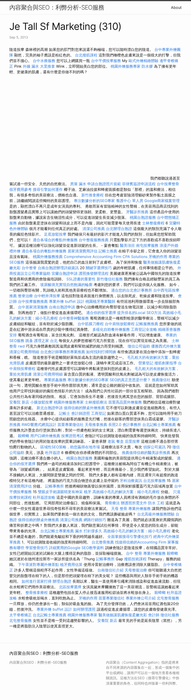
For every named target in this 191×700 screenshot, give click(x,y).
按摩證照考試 (73, 435)
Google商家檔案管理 (162, 200)
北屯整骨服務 (168, 598)
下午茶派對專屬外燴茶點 (38, 564)
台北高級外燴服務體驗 (156, 514)
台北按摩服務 (154, 480)
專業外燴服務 (139, 508)
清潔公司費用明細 (24, 351)
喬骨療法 (112, 503)
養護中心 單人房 (129, 200)
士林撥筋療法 (96, 402)
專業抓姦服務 (55, 379)
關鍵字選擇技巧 (99, 267)
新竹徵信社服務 (110, 279)
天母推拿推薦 (96, 424)
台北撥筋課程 (86, 55)
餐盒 (120, 441)
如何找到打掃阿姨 (101, 351)
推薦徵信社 (161, 379)
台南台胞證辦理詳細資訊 (58, 267)
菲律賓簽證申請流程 (139, 183)
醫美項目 (127, 245)
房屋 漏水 (78, 183)
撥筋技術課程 (136, 559)
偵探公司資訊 (154, 447)
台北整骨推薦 (103, 542)
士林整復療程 (153, 223)
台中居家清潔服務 (33, 307)
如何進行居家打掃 (36, 581)
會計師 (153, 615)
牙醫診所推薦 (137, 211)
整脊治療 (25, 295)
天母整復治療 (136, 570)
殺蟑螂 (23, 435)
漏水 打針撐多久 (88, 531)
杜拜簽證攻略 (44, 497)
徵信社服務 (169, 615)
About (176, 7)
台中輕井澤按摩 (47, 295)
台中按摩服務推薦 (33, 301)
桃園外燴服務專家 (125, 66)
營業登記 (145, 363)
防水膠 (147, 66)
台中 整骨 (134, 553)
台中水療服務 (44, 60)
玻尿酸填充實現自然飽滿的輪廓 (66, 284)
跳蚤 (29, 340)
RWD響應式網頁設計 (39, 424)
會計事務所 (132, 424)
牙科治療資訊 (131, 480)
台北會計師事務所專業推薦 (62, 351)
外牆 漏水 (31, 66)
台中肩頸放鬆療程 (120, 323)
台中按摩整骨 (168, 183)
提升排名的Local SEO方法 (139, 312)
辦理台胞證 (62, 581)
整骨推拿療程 (36, 592)
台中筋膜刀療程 (91, 323)
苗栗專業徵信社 (71, 424)
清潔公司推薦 (93, 228)
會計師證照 (80, 413)
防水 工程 (156, 503)
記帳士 (64, 413)
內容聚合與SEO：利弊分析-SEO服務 (56, 7)
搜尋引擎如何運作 (48, 189)
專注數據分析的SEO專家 (94, 200)
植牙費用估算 (71, 564)
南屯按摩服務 (148, 245)
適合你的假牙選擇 (101, 312)
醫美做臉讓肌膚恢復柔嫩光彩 (123, 615)
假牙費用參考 (20, 189)
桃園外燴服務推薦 (48, 256)
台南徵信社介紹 (110, 570)
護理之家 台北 (46, 340)
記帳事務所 (54, 486)
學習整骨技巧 (37, 547)
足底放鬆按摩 (56, 234)
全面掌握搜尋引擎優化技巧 (129, 536)
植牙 (87, 491)
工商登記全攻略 (144, 329)
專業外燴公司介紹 (141, 598)
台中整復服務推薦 (94, 239)
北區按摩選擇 (70, 587)
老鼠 (111, 441)
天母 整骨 (119, 508)
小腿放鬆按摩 (42, 402)
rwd (21, 346)
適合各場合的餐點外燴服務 (55, 239)
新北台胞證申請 (50, 407)
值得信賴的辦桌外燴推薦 (84, 407)
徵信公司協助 (139, 346)
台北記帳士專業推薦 (159, 424)
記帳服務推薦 (147, 323)
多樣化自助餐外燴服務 (111, 329)
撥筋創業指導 (166, 363)
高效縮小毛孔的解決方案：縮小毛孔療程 (126, 491)
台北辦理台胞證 (119, 228)
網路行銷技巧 (95, 519)
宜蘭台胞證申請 (64, 273)
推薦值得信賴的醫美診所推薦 (146, 452)
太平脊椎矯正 (21, 615)
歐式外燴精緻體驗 (143, 60)
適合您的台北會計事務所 (131, 290)
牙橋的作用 (158, 256)
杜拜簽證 (52, 452)
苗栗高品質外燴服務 (125, 402)
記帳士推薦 (108, 251)
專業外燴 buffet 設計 (66, 301)
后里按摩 (132, 441)
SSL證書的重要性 (81, 279)
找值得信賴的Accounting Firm (140, 542)
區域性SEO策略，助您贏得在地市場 (70, 447)
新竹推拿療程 (92, 195)
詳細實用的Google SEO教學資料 (76, 547)
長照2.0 (114, 424)
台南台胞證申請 (62, 307)
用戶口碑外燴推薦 (45, 435)
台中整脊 (29, 267)
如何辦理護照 (84, 609)
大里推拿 (47, 66)
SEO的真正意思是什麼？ (130, 379)
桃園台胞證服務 (143, 217)
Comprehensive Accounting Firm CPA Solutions (105, 256)
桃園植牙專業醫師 (100, 301)
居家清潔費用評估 (82, 251)
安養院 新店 (19, 402)
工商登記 (98, 413)
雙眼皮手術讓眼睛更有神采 (60, 491)
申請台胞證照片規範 (104, 183)
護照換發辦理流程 (94, 273)
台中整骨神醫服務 (74, 318)
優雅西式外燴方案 (166, 346)
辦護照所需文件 (134, 503)
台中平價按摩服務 (106, 60)
